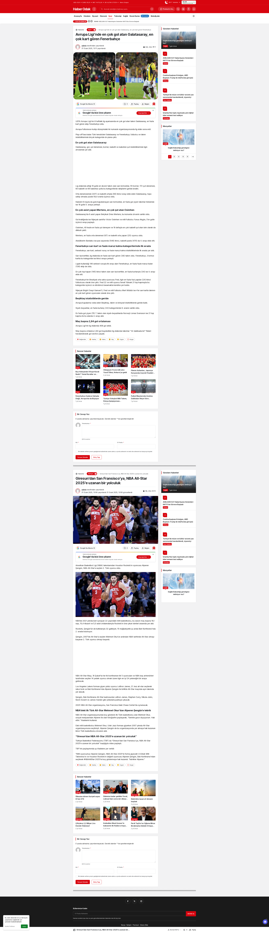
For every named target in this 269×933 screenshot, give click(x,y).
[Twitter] (134, 901)
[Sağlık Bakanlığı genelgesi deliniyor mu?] (178, 40)
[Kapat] (153, 110)
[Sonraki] (91, 21)
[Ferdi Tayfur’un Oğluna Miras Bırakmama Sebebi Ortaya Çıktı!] (143, 818)
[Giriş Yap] (189, 9)
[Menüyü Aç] (94, 9)
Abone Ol (190, 914)
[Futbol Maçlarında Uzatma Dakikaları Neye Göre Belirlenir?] (143, 392)
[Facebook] (127, 901)
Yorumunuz (86, 423)
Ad (77, 442)
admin (84, 46)
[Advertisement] (116, 168)
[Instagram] (141, 901)
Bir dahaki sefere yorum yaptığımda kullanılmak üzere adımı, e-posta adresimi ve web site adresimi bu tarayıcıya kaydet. (115, 451)
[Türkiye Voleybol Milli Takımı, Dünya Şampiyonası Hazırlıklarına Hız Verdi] (115, 392)
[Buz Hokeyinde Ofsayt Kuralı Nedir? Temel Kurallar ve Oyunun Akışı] (88, 366)
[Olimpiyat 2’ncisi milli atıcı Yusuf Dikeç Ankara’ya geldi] (115, 366)
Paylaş (194, 930)
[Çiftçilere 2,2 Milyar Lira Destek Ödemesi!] (88, 818)
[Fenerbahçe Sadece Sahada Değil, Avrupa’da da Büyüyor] (88, 392)
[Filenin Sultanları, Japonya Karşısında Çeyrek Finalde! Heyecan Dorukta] (143, 366)
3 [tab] (178, 156)
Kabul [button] (24, 926)
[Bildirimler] (194, 9)
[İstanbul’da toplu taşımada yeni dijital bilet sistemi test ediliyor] (178, 112)
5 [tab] (187, 156)
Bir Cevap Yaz (83, 414)
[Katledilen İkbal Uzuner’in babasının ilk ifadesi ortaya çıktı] (115, 818)
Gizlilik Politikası (10, 926)
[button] (183, 9)
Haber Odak (81, 9)
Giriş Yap (96, 457)
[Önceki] (89, 21)
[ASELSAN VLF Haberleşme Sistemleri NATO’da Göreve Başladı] (178, 57)
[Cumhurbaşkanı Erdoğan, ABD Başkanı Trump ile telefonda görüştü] (178, 75)
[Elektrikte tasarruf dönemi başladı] (143, 792)
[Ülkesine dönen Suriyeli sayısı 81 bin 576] (88, 792)
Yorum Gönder (82, 457)
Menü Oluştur (124, 2)
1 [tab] (169, 156)
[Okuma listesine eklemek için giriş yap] (154, 104)
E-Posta (120, 442)
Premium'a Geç (168, 9)
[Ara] (178, 9)
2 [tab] (174, 156)
